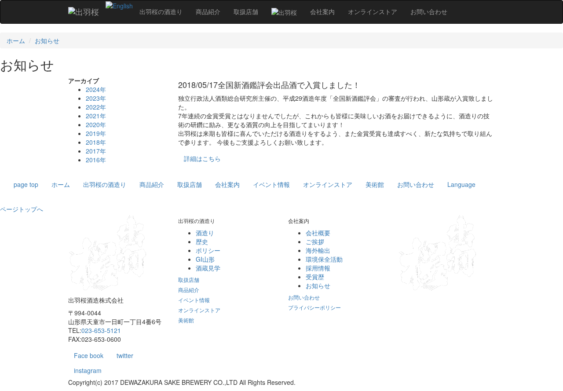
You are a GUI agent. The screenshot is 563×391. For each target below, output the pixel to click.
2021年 (96, 115)
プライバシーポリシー (314, 307)
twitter (125, 355)
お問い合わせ (415, 184)
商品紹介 (151, 184)
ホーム (16, 40)
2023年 (96, 98)
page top (26, 184)
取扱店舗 (189, 184)
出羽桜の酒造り (104, 184)
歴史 (202, 241)
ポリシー (208, 250)
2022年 (96, 106)
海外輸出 (318, 250)
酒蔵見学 (208, 267)
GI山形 (205, 259)
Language (461, 184)
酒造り (205, 232)
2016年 (96, 159)
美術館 (375, 184)
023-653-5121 (101, 330)
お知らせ (47, 40)
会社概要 (318, 232)
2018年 (96, 142)
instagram (88, 370)
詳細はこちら (202, 158)
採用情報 (318, 267)
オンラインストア (327, 184)
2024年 (96, 89)
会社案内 (227, 184)
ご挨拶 (315, 241)
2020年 (96, 124)
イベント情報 (271, 184)
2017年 (96, 150)
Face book (88, 355)
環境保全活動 (324, 259)
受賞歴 (315, 276)
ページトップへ (21, 209)
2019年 (96, 133)
